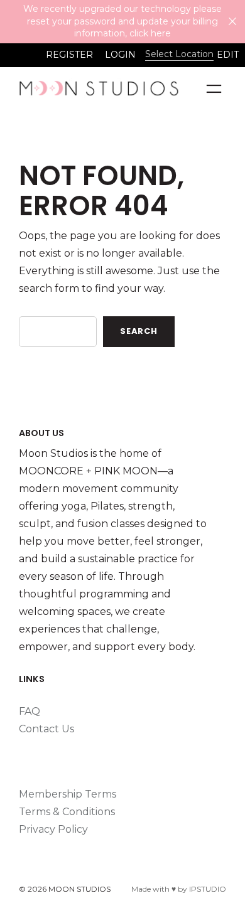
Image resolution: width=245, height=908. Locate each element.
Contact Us (46, 729)
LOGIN (120, 54)
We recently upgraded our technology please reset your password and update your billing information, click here (122, 21)
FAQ (29, 711)
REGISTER (69, 54)
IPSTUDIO (207, 889)
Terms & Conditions (67, 812)
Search (139, 331)
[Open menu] (214, 89)
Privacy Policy (53, 829)
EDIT (228, 54)
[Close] (232, 21)
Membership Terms (67, 794)
